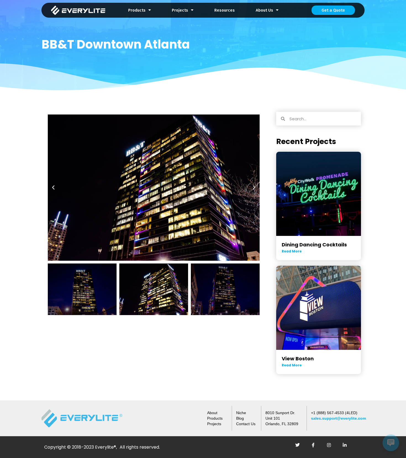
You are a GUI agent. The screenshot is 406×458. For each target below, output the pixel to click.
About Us (264, 10)
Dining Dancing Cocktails (314, 244)
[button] (53, 187)
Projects (180, 10)
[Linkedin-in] (346, 447)
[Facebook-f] (315, 447)
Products (137, 10)
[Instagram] (331, 447)
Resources (224, 10)
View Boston (298, 358)
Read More (292, 251)
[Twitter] (299, 447)
